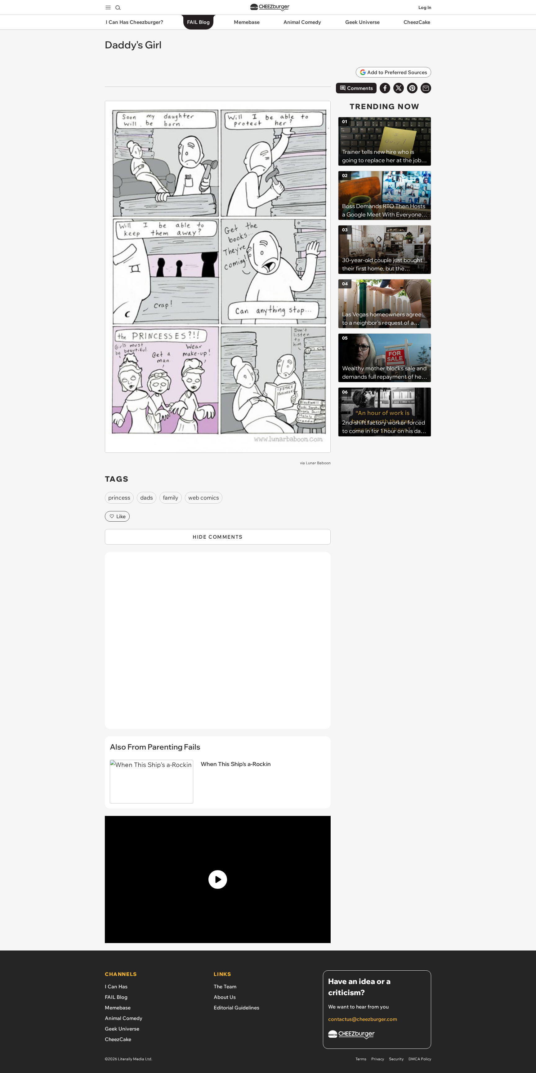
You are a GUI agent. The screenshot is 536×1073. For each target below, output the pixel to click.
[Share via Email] (426, 88)
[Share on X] (398, 88)
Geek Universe (122, 1029)
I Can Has (116, 986)
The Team (225, 986)
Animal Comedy (123, 1018)
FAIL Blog (116, 997)
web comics (203, 497)
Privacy (377, 1059)
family (170, 497)
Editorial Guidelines (236, 1007)
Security (396, 1059)
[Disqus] (218, 643)
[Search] (118, 7)
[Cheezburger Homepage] (270, 7)
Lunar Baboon (318, 463)
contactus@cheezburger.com (362, 1019)
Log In (424, 7)
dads (146, 497)
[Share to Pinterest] (412, 88)
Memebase (118, 1007)
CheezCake (118, 1039)
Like (121, 516)
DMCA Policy (420, 1059)
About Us (225, 997)
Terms (360, 1059)
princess (119, 497)
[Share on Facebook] (385, 88)
